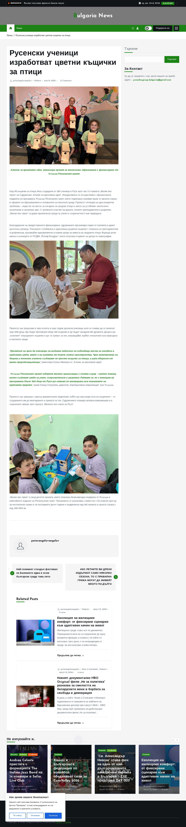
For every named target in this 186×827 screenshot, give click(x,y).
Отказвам (35, 816)
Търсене (131, 49)
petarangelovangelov (22, 81)
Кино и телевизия (90, 669)
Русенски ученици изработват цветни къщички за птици (43, 36)
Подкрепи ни (162, 28)
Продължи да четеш (69, 655)
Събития (68, 750)
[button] (173, 740)
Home (19, 28)
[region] (35, 807)
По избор (17, 816)
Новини (37, 81)
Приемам (53, 816)
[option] (27, 769)
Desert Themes (63, 822)
